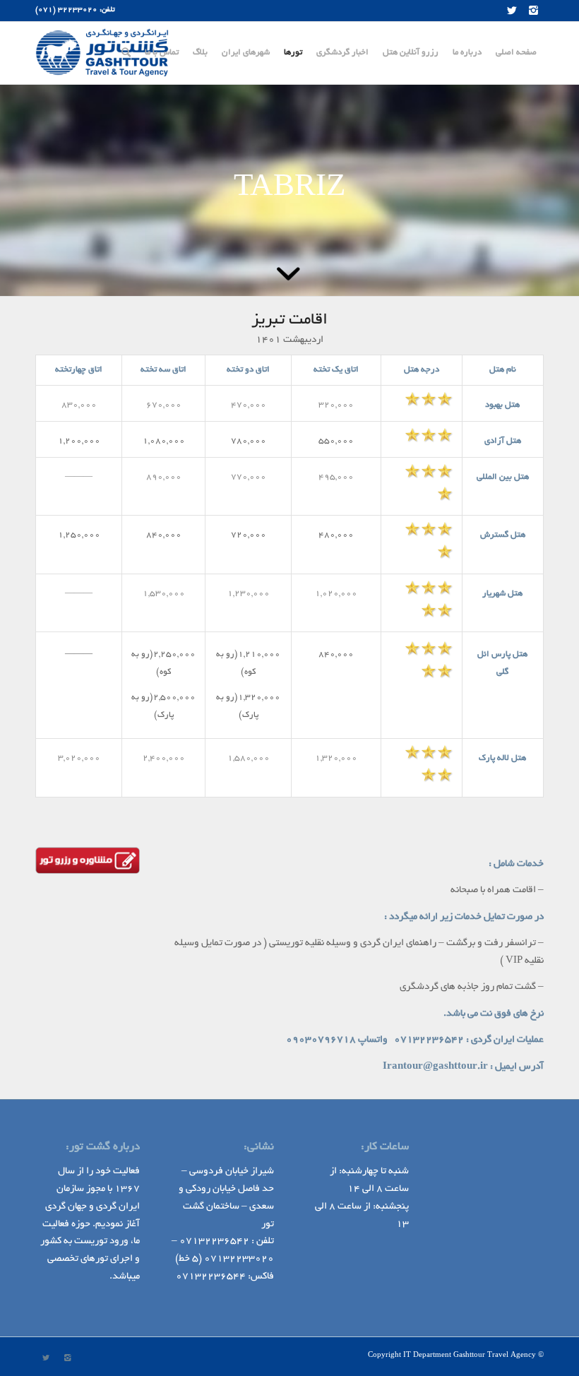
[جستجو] (126, 53)
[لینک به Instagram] (533, 10)
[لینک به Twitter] (512, 10)
